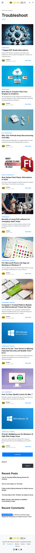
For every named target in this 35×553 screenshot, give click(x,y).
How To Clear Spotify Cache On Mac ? (17, 394)
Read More (28, 60)
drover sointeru (7, 514)
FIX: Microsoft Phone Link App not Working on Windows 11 (15, 264)
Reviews (4, 174)
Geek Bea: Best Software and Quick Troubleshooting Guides (16, 541)
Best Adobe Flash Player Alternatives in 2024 (17, 178)
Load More (18, 454)
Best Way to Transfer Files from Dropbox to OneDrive (14, 93)
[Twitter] (19, 549)
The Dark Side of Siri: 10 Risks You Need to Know (17, 495)
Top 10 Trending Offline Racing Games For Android (15, 478)
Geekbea (8, 59)
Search (4, 462)
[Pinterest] (21, 549)
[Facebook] (16, 549)
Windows (12, 260)
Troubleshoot (5, 47)
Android (28, 544)
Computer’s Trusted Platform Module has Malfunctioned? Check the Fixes (17, 306)
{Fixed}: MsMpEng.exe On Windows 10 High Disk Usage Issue (17, 435)
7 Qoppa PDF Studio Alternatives (15, 50)
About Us (17, 546)
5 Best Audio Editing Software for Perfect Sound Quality (17, 489)
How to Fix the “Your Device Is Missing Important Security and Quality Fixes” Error (17, 351)
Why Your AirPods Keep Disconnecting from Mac (17, 136)
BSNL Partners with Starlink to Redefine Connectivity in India (14, 500)
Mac (3, 133)
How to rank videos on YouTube (12, 484)
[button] (2, 2)
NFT (4, 544)
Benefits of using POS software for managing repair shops (16, 220)
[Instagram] (14, 549)
